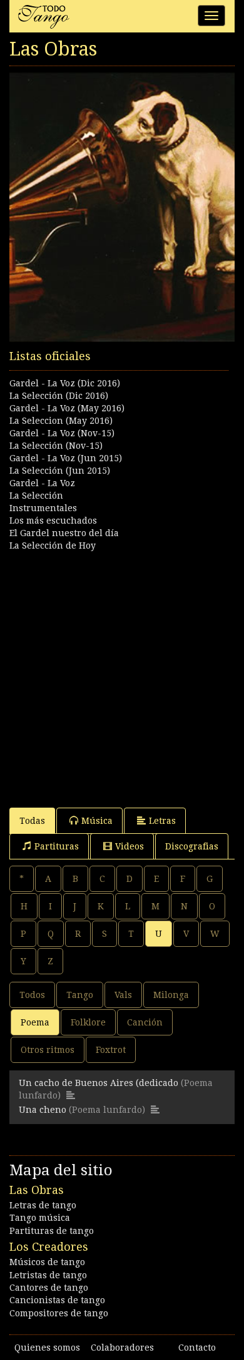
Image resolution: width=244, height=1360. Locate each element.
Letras (162, 821)
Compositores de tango (58, 1313)
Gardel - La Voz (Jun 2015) (65, 458)
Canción (145, 1022)
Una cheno (42, 1110)
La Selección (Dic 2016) (58, 396)
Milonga (171, 995)
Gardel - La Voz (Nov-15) (61, 433)
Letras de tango (42, 1205)
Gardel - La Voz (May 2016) (67, 408)
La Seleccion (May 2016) (61, 421)
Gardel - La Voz (42, 483)
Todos (32, 995)
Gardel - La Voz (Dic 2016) (64, 383)
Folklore (88, 1022)
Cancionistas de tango (57, 1300)
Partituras (56, 846)
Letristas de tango (48, 1275)
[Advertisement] (122, 673)
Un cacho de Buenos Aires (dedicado (100, 1083)
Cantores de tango (48, 1288)
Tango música (39, 1218)
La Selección (36, 496)
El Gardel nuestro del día (64, 533)
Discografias (191, 846)
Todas (32, 821)
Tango (79, 995)
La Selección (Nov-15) (56, 446)
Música (97, 821)
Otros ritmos (47, 1050)
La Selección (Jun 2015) (59, 471)
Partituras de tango (51, 1231)
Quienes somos (47, 1348)
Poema (35, 1022)
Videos (129, 846)
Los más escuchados (53, 521)
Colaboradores (122, 1348)
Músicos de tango (47, 1262)
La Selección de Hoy (52, 545)
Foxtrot (111, 1050)
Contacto (197, 1348)
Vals (123, 995)
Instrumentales (43, 508)
